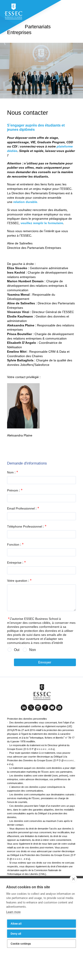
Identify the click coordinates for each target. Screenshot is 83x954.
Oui (16, 650)
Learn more (13, 912)
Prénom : (15, 491)
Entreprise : (16, 563)
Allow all (16, 923)
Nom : (12, 473)
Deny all (16, 933)
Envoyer (45, 662)
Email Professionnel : (23, 509)
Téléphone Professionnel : (26, 527)
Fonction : (15, 545)
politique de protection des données (32, 631)
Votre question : (19, 581)
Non (32, 650)
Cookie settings (21, 943)
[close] (73, 878)
